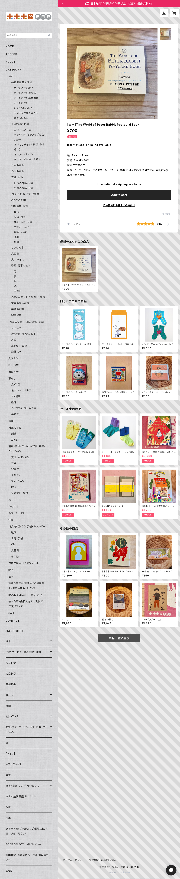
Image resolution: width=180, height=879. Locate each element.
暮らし (11, 378)
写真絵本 (16, 315)
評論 (14, 339)
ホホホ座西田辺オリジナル (23, 563)
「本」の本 (13, 506)
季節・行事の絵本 (21, 265)
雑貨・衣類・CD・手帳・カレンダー (26, 526)
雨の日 (18, 291)
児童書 (15, 253)
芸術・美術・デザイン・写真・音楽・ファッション (26, 730)
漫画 (11, 420)
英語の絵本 (17, 309)
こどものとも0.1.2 (24, 88)
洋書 (11, 519)
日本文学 (16, 327)
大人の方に (17, 259)
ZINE (14, 439)
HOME (10, 46)
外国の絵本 (17, 171)
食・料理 (15, 384)
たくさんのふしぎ (23, 107)
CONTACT (13, 620)
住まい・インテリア (21, 390)
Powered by (115, 872)
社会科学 (13, 365)
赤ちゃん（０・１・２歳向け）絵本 (28, 297)
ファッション (17, 481)
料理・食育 (20, 216)
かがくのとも (21, 117)
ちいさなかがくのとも (26, 112)
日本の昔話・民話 (23, 183)
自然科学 (13, 371)
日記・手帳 (17, 538)
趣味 (14, 402)
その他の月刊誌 (20, 123)
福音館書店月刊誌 (21, 82)
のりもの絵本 (18, 200)
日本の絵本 (17, 165)
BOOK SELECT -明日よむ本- (26, 594)
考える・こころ (22, 226)
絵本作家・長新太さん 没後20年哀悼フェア (27, 857)
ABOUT (10, 61)
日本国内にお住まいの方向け (119, 205)
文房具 (15, 550)
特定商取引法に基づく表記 (102, 860)
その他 (15, 556)
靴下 (14, 532)
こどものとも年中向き (26, 98)
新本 (11, 569)
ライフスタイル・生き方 (23, 408)
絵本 (11, 76)
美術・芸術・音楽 (23, 221)
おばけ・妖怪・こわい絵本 (25, 194)
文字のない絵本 (20, 303)
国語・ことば (21, 231)
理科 (16, 212)
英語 (16, 241)
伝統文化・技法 (19, 493)
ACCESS (11, 54)
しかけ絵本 (17, 247)
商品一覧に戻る (119, 638)
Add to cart (119, 195)
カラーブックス (16, 513)
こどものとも (21, 102)
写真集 (15, 469)
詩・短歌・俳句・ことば (23, 333)
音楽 (14, 463)
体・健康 (15, 396)
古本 (11, 576)
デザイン (16, 475)
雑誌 (14, 433)
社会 (16, 236)
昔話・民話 (17, 177)
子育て (15, 414)
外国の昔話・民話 (23, 188)
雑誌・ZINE (14, 427)
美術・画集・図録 (20, 457)
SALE (11, 613)
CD (13, 544)
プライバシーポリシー (73, 860)
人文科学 (13, 358)
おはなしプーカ (22, 129)
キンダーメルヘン (23, 154)
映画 (14, 487)
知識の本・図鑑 (19, 206)
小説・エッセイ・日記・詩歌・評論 (26, 321)
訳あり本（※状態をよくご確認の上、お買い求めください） (27, 831)
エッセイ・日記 (19, 345)
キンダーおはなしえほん (27, 159)
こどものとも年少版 (25, 93)
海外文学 (16, 351)
